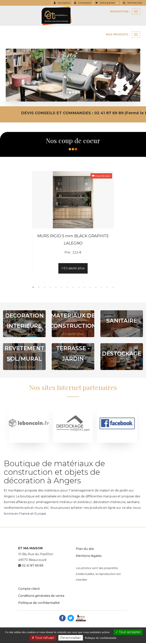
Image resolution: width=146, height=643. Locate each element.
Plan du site (85, 549)
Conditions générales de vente (41, 596)
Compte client (29, 589)
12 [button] (96, 287)
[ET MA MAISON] (73, 16)
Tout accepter (129, 632)
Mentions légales (89, 556)
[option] (73, 224)
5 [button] (56, 287)
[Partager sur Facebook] (62, 618)
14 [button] (107, 287)
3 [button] (44, 287)
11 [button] (90, 287)
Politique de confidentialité (39, 603)
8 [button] (73, 287)
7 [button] (67, 287)
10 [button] (84, 287)
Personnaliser (70, 638)
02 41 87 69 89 (32, 565)
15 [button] (113, 287)
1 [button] (33, 287)
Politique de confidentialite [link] (101, 637)
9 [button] (79, 287)
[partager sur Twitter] (71, 618)
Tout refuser (44, 638)
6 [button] (61, 287)
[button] (12, 75)
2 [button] (39, 287)
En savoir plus (73, 268)
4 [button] (50, 287)
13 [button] (101, 287)
